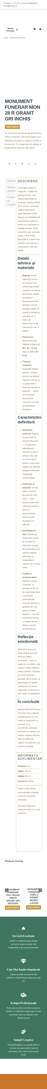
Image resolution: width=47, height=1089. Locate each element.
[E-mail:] (29, 164)
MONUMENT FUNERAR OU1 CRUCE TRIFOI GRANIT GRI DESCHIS (13, 896)
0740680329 (32, 3)
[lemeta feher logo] (23, 1082)
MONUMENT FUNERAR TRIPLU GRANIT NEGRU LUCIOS (34, 896)
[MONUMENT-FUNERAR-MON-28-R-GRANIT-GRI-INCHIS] (23, 74)
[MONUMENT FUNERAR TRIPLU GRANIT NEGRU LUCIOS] (34, 871)
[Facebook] (9, 164)
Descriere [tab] (11, 181)
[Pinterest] (22, 164)
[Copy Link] (35, 164)
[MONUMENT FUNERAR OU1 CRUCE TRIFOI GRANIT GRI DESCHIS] (13, 871)
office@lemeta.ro (10, 6)
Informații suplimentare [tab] (11, 189)
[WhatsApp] (16, 164)
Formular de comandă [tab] (11, 201)
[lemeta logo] (23, 11)
